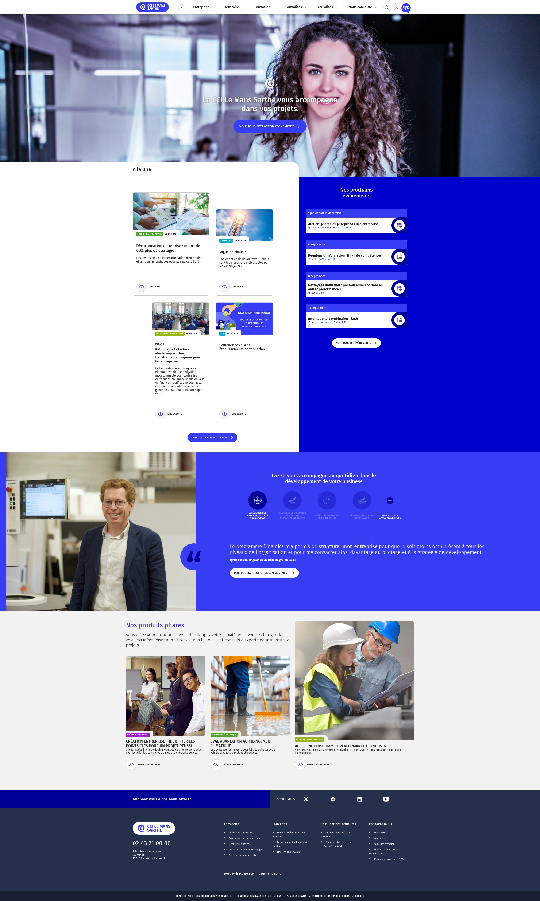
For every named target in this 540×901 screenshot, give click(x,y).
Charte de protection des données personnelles (203, 896)
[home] (152, 7)
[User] (396, 7)
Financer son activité (239, 844)
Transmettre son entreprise (243, 855)
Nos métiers (380, 838)
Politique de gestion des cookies (331, 896)
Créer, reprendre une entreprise (245, 838)
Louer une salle (270, 874)
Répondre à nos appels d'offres (390, 859)
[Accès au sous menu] (213, 7)
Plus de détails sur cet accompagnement (261, 574)
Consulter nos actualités (338, 824)
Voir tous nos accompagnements (267, 128)
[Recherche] (387, 7)
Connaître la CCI (380, 824)
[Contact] (406, 7)
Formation (280, 824)
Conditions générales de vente (254, 896)
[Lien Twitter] (315, 799)
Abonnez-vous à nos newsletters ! (162, 799)
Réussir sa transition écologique (245, 850)
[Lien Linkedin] (368, 799)
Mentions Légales (297, 896)
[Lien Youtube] (394, 799)
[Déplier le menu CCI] (181, 7)
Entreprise (231, 824)
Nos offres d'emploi (384, 844)
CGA (279, 896)
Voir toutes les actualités (209, 439)
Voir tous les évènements (353, 344)
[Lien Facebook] (341, 799)
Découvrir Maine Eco (239, 874)
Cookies (359, 896)
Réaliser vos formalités (240, 832)
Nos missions (381, 832)
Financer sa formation (288, 852)
